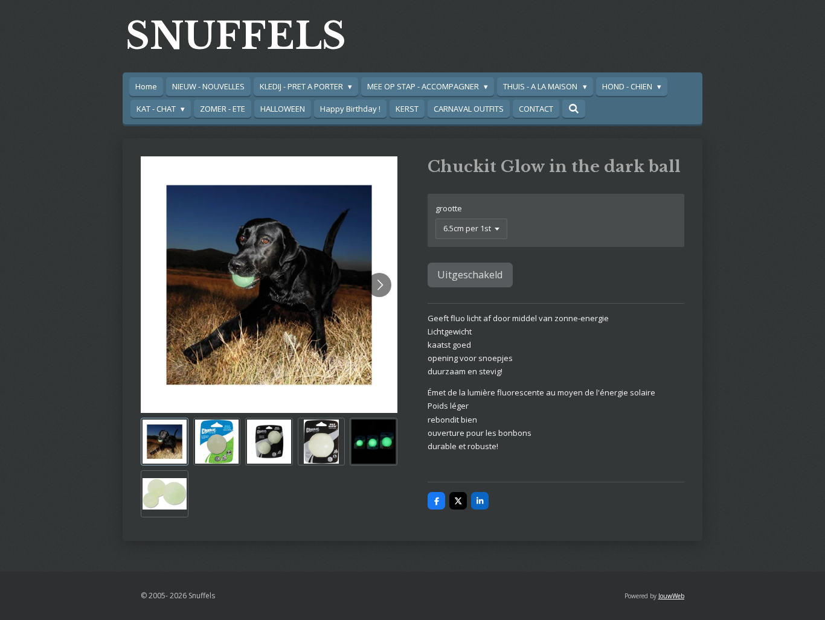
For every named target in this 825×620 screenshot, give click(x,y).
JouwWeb (671, 596)
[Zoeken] (573, 109)
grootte (448, 208)
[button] (164, 441)
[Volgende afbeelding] (379, 285)
